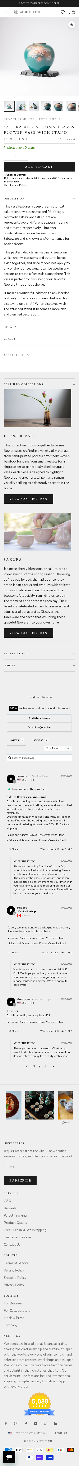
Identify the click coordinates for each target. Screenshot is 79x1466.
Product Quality (16, 1223)
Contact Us (12, 1244)
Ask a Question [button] (41, 727)
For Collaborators (17, 1310)
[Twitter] (22, 354)
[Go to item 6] (70, 106)
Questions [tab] (37, 740)
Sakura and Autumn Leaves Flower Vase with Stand (35, 835)
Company (10, 1325)
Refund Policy (14, 1270)
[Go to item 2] (21, 106)
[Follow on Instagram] (16, 1423)
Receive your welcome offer (39, 3)
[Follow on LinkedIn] (56, 1423)
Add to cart (39, 167)
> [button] (53, 1066)
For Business (13, 1303)
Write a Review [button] (41, 718)
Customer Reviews (17, 1237)
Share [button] (14, 849)
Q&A (7, 1201)
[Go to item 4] (46, 106)
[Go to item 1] (9, 106)
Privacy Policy (14, 1285)
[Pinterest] (28, 354)
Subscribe (20, 1180)
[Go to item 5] (58, 106)
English (61, 1433)
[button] (64, 849)
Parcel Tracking (15, 1215)
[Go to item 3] (33, 106)
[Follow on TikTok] (46, 1423)
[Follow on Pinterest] (26, 1423)
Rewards (10, 1208)
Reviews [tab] (14, 740)
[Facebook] (16, 354)
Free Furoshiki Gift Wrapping (25, 1230)
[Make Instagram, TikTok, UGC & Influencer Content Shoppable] (66, 1123)
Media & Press (14, 1318)
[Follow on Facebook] (6, 1423)
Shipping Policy (15, 1278)
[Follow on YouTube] (36, 1423)
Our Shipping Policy (15, 185)
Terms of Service (16, 1263)
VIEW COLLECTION (28, 499)
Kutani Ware (50, 119)
